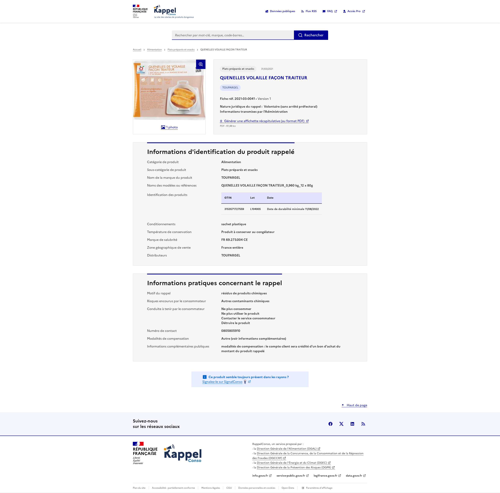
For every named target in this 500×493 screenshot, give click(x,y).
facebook (330, 424)
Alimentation (154, 49)
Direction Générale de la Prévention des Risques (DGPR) (294, 467)
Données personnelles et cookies (256, 488)
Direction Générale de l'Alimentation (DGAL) (287, 449)
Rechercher (313, 35)
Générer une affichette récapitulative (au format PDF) (264, 121)
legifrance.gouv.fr (325, 476)
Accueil (137, 49)
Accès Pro (354, 11)
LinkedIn (352, 424)
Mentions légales (210, 488)
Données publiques (282, 11)
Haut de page (356, 405)
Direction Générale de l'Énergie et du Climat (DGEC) (292, 463)
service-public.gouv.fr (291, 476)
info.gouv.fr (260, 476)
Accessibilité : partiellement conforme (173, 488)
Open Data (288, 488)
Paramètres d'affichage (319, 488)
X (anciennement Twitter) (341, 424)
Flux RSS (311, 11)
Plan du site (139, 488)
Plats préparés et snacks (181, 49)
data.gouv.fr (354, 476)
